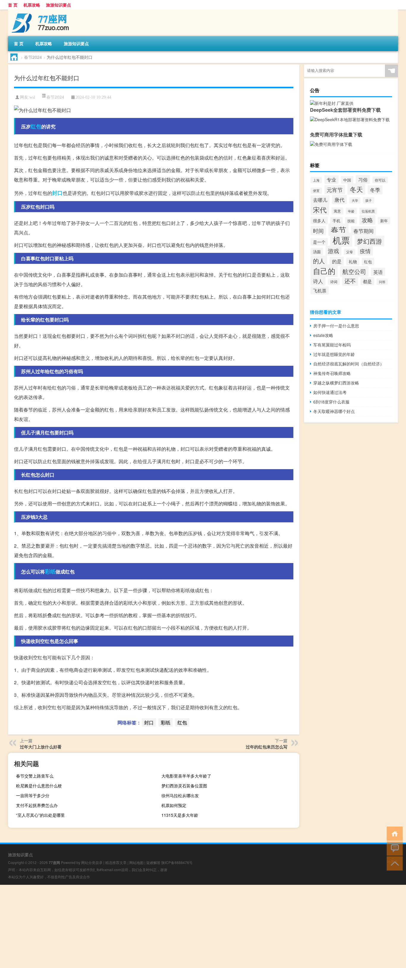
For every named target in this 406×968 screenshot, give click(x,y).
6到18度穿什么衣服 (331, 402)
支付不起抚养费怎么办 (37, 805)
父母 (349, 252)
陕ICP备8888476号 (177, 862)
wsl (32, 97)
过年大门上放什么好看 (41, 747)
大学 (355, 200)
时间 (318, 230)
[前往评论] (393, 848)
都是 (367, 281)
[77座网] (39, 12)
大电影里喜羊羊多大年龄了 (186, 776)
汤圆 (317, 251)
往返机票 (368, 211)
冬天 (356, 189)
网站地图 (136, 862)
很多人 (319, 220)
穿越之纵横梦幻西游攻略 (336, 383)
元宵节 (335, 189)
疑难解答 (153, 862)
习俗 (363, 179)
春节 (338, 229)
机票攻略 (31, 5)
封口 (57, 193)
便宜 (316, 190)
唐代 (339, 199)
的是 (337, 261)
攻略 (367, 220)
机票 (341, 240)
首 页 (13, 5)
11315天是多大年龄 (179, 815)
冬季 (375, 189)
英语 (378, 272)
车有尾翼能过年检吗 (332, 345)
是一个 (319, 242)
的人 (319, 260)
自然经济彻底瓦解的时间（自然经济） (348, 364)
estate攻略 (323, 335)
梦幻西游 (369, 241)
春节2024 (33, 57)
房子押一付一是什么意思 (336, 326)
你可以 (380, 179)
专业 (331, 179)
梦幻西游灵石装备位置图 (184, 786)
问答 (382, 281)
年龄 (351, 211)
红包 (36, 126)
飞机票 (319, 290)
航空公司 (354, 271)
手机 (336, 220)
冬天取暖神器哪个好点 (334, 411)
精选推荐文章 (116, 862)
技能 (351, 220)
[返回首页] (393, 833)
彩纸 (50, 571)
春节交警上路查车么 (34, 776)
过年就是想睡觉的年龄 (334, 354)
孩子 (368, 200)
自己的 (324, 270)
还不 (350, 281)
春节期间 (363, 230)
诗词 (333, 281)
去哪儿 (320, 199)
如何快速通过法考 (330, 392)
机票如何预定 (173, 805)
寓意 (337, 211)
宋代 (320, 209)
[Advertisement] (178, 926)
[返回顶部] (393, 863)
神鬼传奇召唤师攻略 (332, 373)
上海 (316, 180)
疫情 (365, 251)
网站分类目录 (92, 862)
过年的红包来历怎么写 (266, 747)
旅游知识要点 (58, 5)
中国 (347, 180)
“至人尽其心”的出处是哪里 (40, 815)
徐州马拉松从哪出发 (180, 795)
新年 (384, 220)
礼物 (353, 261)
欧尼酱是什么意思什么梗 (39, 786)
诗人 (318, 281)
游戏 (333, 251)
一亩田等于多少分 (32, 795)
